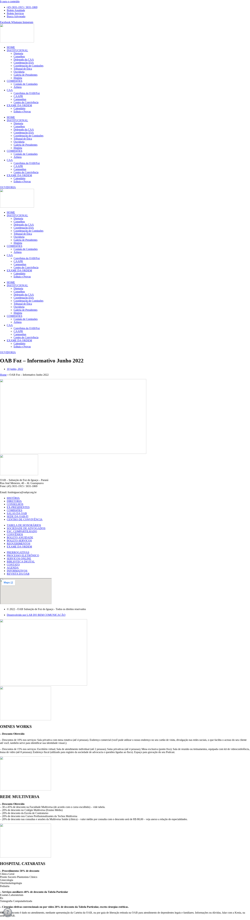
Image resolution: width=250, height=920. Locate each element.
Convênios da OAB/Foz (27, 93)
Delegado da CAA (24, 59)
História (18, 77)
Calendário (19, 108)
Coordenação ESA (24, 62)
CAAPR (18, 96)
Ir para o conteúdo (10, 1)
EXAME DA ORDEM (19, 105)
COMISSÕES (14, 80)
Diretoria (18, 53)
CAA (10, 90)
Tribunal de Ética (23, 68)
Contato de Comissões (26, 84)
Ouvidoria (19, 71)
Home (3, 374)
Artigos (18, 87)
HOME (11, 47)
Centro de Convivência (26, 102)
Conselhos (19, 56)
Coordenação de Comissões (28, 65)
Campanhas (20, 99)
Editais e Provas (22, 111)
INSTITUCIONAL (17, 50)
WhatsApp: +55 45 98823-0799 (17, 489)
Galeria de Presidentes (25, 74)
